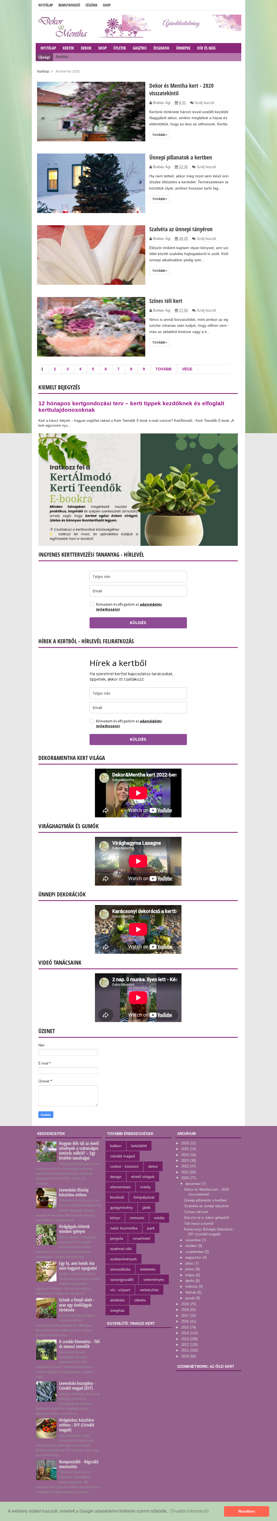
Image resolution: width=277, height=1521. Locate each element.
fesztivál (117, 1197)
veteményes (153, 1279)
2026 (185, 1143)
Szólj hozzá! (204, 103)
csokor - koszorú (124, 1166)
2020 (185, 1178)
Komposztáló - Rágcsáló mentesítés (78, 1464)
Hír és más (206, 48)
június (190, 1269)
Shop (107, 5)
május (190, 1275)
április (190, 1281)
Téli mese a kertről (198, 1224)
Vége (187, 369)
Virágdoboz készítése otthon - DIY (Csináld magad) (76, 1425)
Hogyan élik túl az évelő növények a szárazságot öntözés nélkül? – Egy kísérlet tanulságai (79, 1150)
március (192, 1286)
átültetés (117, 1300)
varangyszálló (122, 1279)
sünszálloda (120, 1269)
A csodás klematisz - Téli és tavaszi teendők (79, 1344)
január (190, 1298)
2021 (185, 1172)
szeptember (195, 1252)
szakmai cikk (121, 1248)
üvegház (117, 1310)
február (191, 1292)
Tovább (159, 134)
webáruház (149, 1290)
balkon (115, 1146)
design (115, 1176)
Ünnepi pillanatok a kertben (180, 157)
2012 (185, 1345)
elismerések (120, 1187)
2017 (185, 1316)
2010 (185, 1356)
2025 (185, 1149)
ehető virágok (142, 1176)
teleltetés (148, 1269)
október (191, 1246)
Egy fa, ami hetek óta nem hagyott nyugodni (78, 1265)
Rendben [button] (246, 1511)
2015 (185, 1327)
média (159, 1218)
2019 (185, 1304)
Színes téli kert (165, 301)
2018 (185, 1310)
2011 (185, 1350)
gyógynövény (121, 1207)
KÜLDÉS (138, 622)
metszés (137, 1218)
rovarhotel (141, 1238)
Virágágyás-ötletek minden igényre (74, 1228)
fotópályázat (144, 1197)
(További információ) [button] (189, 1511)
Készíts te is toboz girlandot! (206, 1218)
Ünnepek (183, 48)
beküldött (139, 1146)
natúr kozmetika (123, 1228)
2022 (185, 1166)
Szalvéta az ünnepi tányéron (181, 229)
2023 (185, 1160)
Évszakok (161, 48)
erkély (145, 1187)
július (189, 1263)
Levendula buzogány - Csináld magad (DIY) (77, 1385)
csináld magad (122, 1156)
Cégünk (91, 5)
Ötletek (119, 48)
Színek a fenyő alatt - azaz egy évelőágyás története (76, 1305)
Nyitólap (45, 5)
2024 (185, 1155)
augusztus (194, 1257)
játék (147, 1207)
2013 (185, 1339)
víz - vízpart (120, 1290)
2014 (185, 1333)
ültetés (140, 1300)
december (193, 1184)
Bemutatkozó (69, 5)
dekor (153, 1166)
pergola (116, 1238)
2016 (185, 1321)
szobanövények (123, 1259)
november (193, 1240)
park (151, 1228)
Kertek (68, 48)
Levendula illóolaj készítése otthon (73, 1192)
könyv (115, 1218)
